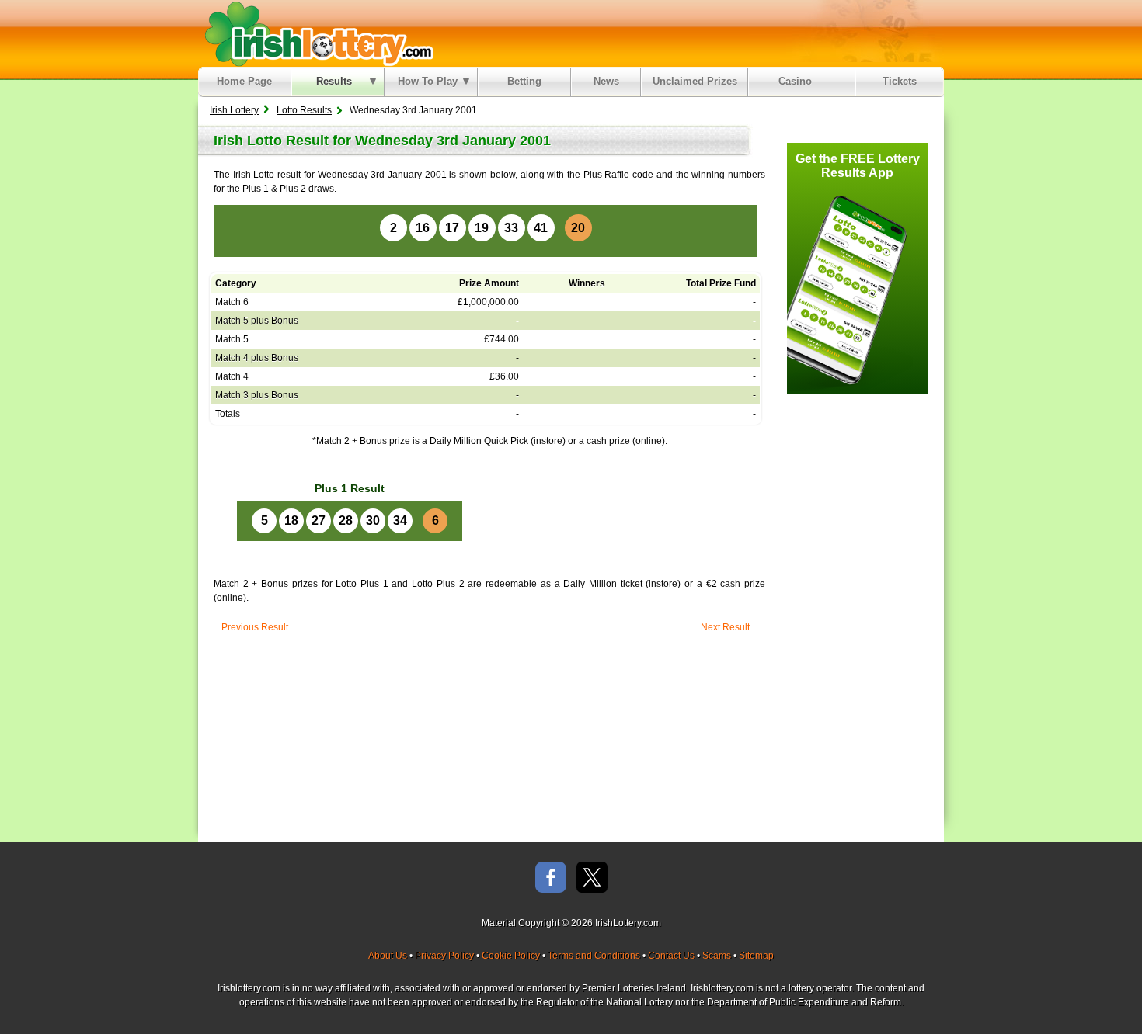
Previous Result (254, 627)
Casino (798, 81)
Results (334, 81)
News (606, 81)
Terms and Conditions (594, 955)
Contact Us (671, 955)
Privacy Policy (444, 955)
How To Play (428, 81)
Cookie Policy (511, 955)
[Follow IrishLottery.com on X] (592, 878)
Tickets (900, 81)
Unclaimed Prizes (695, 81)
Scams (716, 955)
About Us (387, 955)
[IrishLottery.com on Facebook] (550, 878)
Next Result (725, 627)
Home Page (244, 81)
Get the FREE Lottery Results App (858, 165)
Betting (524, 81)
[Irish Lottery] (316, 33)
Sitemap (756, 955)
